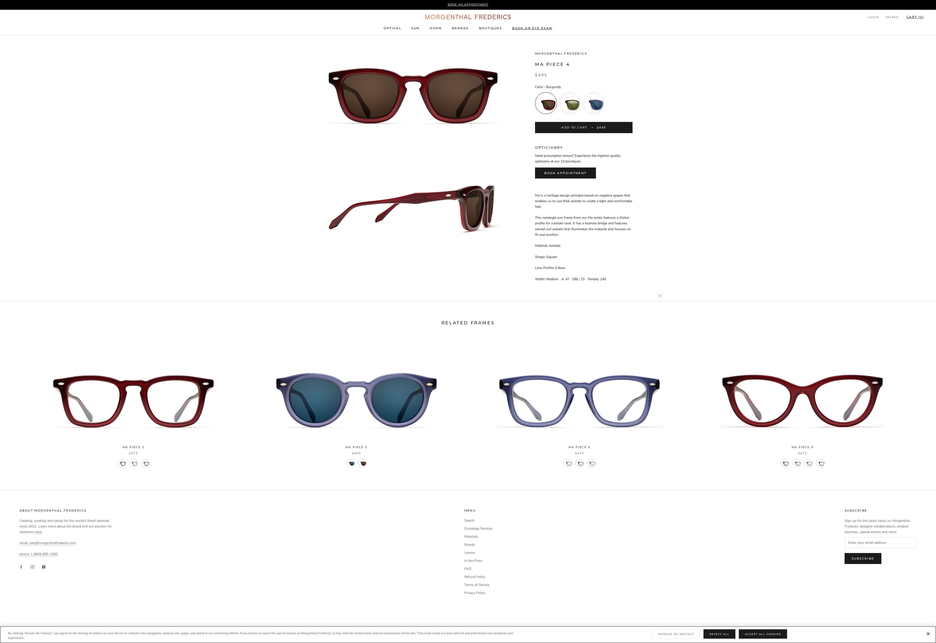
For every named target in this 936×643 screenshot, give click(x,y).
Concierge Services (478, 528)
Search (892, 17)
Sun (415, 28)
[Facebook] (21, 566)
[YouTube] (43, 566)
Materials (471, 536)
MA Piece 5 (579, 447)
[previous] (15, 401)
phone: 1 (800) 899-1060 (39, 554)
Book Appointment (565, 173)
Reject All (719, 634)
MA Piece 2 (133, 447)
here (38, 532)
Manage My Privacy (676, 634)
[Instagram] (32, 566)
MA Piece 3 (356, 447)
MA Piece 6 (802, 447)
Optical (392, 28)
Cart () (915, 17)
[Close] (928, 633)
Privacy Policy (474, 593)
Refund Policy (474, 576)
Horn (436, 28)
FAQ (467, 568)
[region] (468, 634)
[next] (920, 401)
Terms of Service (476, 585)
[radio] (546, 103)
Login (873, 17)
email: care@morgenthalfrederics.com (48, 543)
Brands (460, 28)
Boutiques (490, 28)
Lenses (469, 552)
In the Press (473, 560)
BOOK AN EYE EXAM (532, 28)
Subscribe (863, 558)
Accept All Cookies (763, 634)
